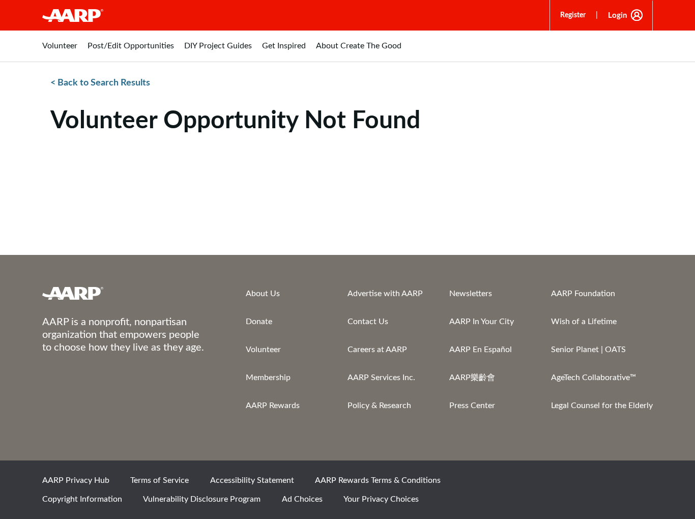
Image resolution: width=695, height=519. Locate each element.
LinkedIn (640, 483)
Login (617, 15)
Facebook (536, 483)
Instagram (605, 483)
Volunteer (263, 349)
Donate (259, 322)
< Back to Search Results (100, 83)
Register (573, 15)
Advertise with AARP (385, 294)
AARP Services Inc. (381, 377)
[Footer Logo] (123, 293)
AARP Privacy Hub (75, 480)
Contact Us (367, 322)
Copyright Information (82, 499)
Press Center (472, 405)
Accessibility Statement (252, 480)
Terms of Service (159, 480)
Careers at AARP (377, 349)
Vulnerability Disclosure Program (201, 499)
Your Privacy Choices (381, 499)
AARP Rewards (273, 405)
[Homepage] (72, 15)
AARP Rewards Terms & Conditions (378, 480)
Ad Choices (302, 499)
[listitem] (59, 51)
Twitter (571, 483)
